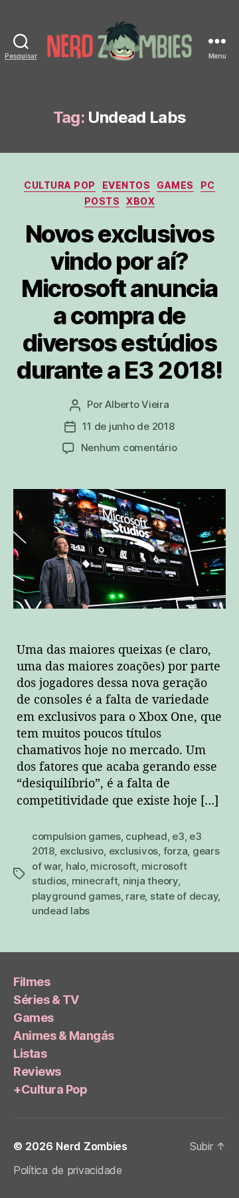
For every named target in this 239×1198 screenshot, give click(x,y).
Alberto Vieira (137, 404)
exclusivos (133, 851)
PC (207, 185)
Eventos (126, 185)
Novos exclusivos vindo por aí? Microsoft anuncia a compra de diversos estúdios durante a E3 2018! (119, 302)
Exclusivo (82, 851)
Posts (102, 201)
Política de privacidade (67, 1170)
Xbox (140, 201)
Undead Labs (61, 910)
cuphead (146, 836)
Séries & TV (46, 1000)
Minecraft (95, 880)
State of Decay (184, 896)
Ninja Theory (150, 880)
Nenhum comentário (129, 447)
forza (175, 851)
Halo (76, 866)
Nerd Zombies (91, 1146)
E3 (178, 836)
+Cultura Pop (50, 1089)
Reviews (37, 1071)
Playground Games (76, 896)
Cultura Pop (60, 185)
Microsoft (113, 866)
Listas (29, 1053)
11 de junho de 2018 (128, 426)
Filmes (31, 982)
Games (175, 185)
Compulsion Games (76, 836)
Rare (135, 896)
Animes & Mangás (63, 1036)
